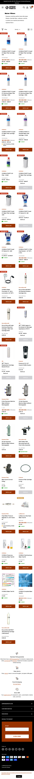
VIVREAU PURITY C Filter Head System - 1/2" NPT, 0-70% (25, 251)
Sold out (25, 187)
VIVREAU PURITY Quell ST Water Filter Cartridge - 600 (25, 175)
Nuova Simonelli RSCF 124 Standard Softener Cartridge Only (25, 291)
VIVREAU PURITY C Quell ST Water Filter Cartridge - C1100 (8, 133)
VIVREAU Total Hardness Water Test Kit (25, 556)
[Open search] (24, 7)
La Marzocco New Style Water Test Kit (25, 516)
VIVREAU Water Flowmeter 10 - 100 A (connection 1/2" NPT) (8, 291)
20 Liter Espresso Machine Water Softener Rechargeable (8, 443)
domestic (14, 660)
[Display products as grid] (28, 29)
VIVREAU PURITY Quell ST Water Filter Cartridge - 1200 (8, 213)
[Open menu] (2, 7)
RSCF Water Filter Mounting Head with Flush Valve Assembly (24, 443)
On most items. (17, 684)
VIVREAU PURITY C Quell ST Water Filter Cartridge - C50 (8, 53)
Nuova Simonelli (22, 287)
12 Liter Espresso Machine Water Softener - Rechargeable (25, 403)
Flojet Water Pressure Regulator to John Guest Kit (8, 517)
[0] (31, 7)
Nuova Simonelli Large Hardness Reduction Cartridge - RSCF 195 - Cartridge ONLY (8, 328)
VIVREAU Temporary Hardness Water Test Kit (8, 556)
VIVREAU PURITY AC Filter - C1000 (7, 174)
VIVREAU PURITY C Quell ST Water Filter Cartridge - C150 (25, 53)
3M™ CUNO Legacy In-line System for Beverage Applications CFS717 (25, 327)
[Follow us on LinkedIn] (23, 749)
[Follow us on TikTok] (19, 749)
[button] (8, 60)
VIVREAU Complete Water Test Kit (25, 592)
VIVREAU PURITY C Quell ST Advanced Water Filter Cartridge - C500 (25, 93)
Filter (5, 29)
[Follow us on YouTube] (16, 749)
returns (6, 673)
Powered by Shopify (6, 767)
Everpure (21, 361)
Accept (19, 776)
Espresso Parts (5, 399)
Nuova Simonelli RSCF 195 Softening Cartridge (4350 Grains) (8, 631)
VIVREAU (4, 49)
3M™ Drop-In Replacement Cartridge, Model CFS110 (8, 365)
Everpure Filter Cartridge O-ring (25, 480)
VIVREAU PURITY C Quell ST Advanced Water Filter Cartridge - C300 (8, 93)
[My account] (27, 7)
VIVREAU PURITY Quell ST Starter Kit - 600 (25, 212)
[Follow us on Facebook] (3, 749)
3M (19, 323)
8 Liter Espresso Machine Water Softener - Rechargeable (8, 403)
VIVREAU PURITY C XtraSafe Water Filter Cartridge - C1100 (24, 133)
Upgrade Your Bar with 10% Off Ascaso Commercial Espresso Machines (17, 2)
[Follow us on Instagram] (9, 749)
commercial (7, 660)
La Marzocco (22, 513)
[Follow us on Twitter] (6, 749)
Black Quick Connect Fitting (7, 480)
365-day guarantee (14, 659)
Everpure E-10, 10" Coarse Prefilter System (25, 364)
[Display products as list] (31, 29)
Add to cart (8, 67)
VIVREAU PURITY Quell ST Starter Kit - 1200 (8, 250)
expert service (7, 695)
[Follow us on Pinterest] (13, 749)
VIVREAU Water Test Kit (8, 591)
